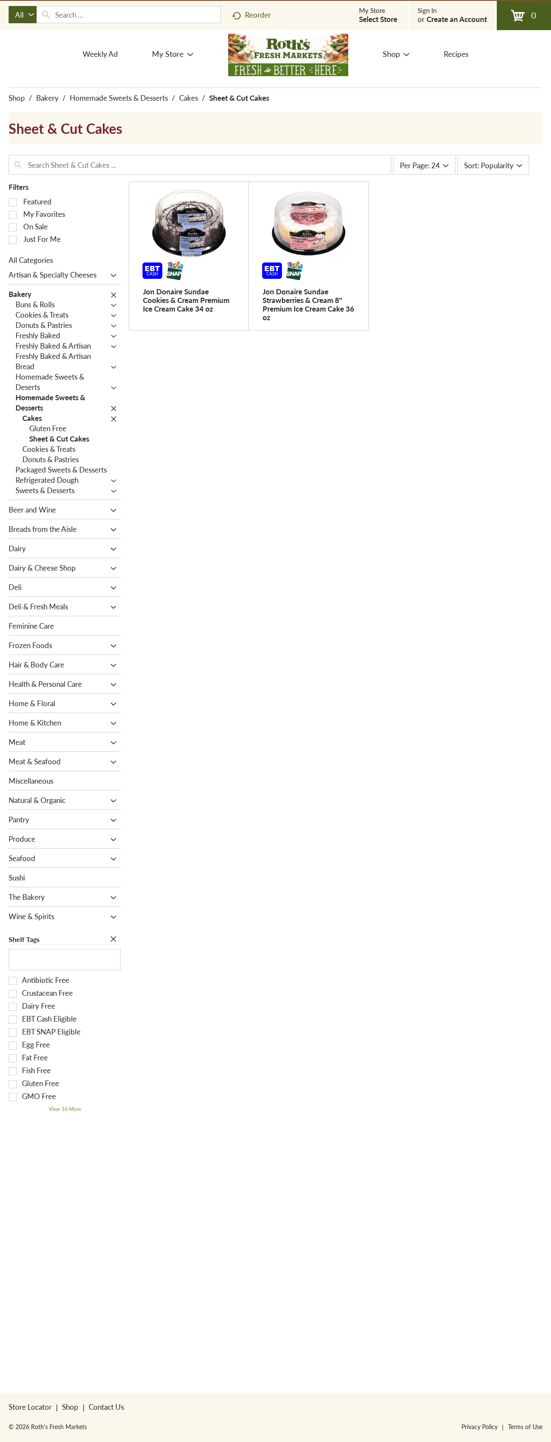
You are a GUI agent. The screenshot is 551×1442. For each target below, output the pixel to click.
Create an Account (457, 19)
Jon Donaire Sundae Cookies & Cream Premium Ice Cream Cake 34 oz (186, 300)
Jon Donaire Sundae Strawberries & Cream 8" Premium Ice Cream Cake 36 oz (308, 304)
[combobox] (23, 14)
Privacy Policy (479, 1426)
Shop (17, 98)
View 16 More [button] (65, 1109)
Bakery (47, 98)
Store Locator (30, 1407)
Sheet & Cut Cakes (239, 98)
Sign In (427, 10)
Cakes (188, 98)
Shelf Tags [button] (24, 939)
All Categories (31, 260)
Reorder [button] (258, 14)
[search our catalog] (46, 14)
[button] (111, 275)
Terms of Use (525, 1426)
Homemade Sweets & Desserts (119, 98)
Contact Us (106, 1407)
